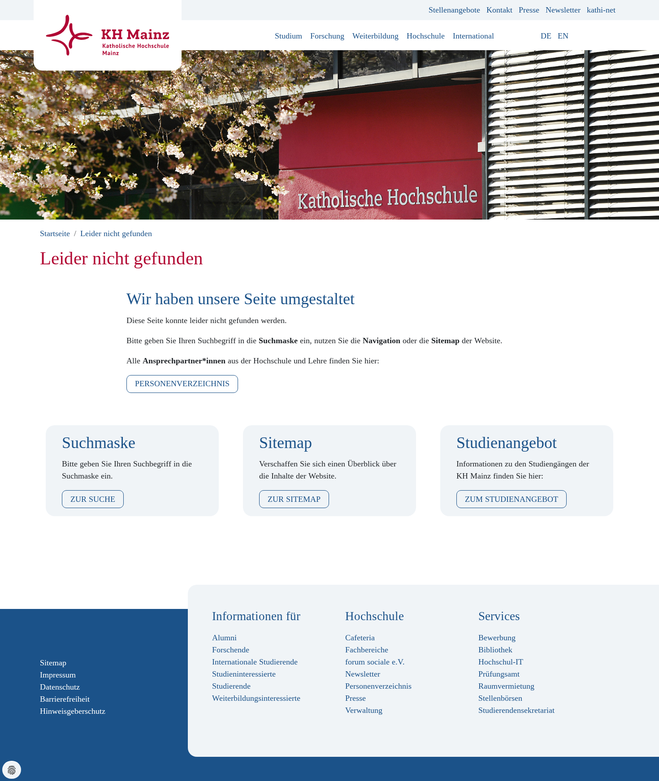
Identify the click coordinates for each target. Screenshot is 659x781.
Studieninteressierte (244, 673)
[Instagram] (58, 633)
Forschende (230, 649)
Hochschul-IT (500, 661)
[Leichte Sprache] (578, 35)
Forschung (327, 35)
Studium (288, 35)
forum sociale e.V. (375, 661)
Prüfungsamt (499, 673)
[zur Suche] (612, 35)
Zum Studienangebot (511, 499)
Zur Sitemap (294, 499)
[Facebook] (44, 633)
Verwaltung (363, 710)
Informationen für (256, 616)
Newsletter (563, 9)
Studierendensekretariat (516, 710)
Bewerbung (497, 637)
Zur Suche (92, 499)
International (473, 35)
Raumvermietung (506, 686)
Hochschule (426, 35)
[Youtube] (73, 633)
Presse (529, 9)
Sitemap (53, 662)
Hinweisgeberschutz (72, 711)
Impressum (58, 674)
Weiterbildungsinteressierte (256, 698)
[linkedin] (87, 633)
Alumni (224, 637)
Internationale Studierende (255, 661)
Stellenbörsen (500, 698)
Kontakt (499, 9)
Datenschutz (60, 686)
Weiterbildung (375, 35)
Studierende (231, 686)
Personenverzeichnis (182, 383)
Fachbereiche (366, 649)
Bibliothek (495, 649)
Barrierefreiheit (65, 699)
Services (499, 616)
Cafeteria (360, 637)
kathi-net (601, 9)
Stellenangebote (454, 9)
